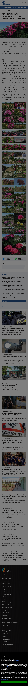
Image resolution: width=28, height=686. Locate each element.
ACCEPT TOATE (14, 682)
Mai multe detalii (16, 660)
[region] (14, 669)
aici (7, 666)
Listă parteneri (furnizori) (4, 679)
